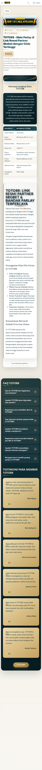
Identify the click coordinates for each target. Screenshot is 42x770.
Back (7, 11)
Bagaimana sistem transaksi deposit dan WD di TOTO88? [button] (19, 439)
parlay (13, 212)
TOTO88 (22, 209)
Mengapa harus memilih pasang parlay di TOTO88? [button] (17, 459)
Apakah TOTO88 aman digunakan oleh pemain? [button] (18, 401)
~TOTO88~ (21, 665)
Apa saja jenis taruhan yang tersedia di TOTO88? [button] (19, 420)
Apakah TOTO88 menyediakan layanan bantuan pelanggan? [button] (17, 449)
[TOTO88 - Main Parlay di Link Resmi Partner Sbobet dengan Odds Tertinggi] (7, 3)
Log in (38, 3)
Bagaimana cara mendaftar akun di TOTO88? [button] (18, 411)
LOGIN (20, 77)
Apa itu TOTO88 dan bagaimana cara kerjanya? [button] (17, 392)
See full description (20, 363)
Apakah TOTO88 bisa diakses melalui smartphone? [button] (16, 430)
